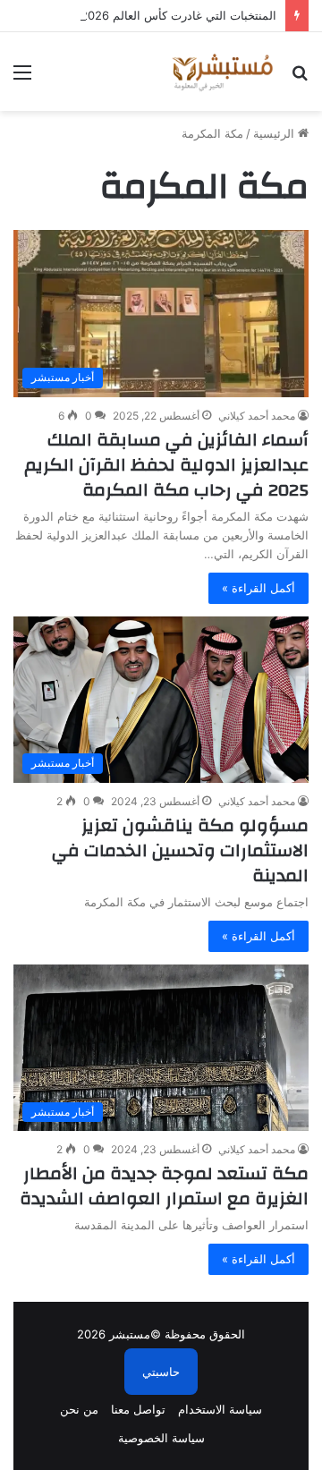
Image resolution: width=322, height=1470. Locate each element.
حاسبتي (161, 1371)
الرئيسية (275, 133)
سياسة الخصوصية (161, 1438)
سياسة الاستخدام (220, 1409)
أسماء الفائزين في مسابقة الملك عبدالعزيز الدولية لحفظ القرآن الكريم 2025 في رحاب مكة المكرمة (166, 464)
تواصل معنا (138, 1409)
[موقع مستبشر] (221, 71)
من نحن (79, 1409)
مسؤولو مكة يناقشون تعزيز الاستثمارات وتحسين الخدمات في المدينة (180, 850)
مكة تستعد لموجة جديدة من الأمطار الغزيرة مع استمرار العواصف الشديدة (164, 1186)
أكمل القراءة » (258, 588)
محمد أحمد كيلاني (256, 415)
